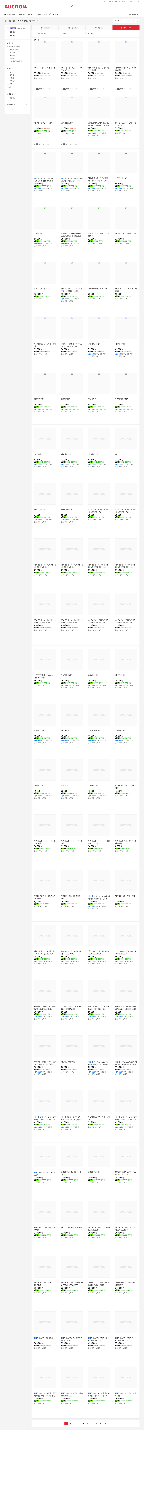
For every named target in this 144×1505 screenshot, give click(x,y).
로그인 (105, 1)
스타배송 (38, 14)
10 (105, 1423)
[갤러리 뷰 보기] (133, 21)
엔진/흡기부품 (14, 49)
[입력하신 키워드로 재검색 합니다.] (25, 109)
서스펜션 (12, 55)
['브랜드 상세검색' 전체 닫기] (17, 68)
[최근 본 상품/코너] (133, 14)
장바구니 (117, 1)
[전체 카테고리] (11, 14)
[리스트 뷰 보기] (137, 21)
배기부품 (12, 52)
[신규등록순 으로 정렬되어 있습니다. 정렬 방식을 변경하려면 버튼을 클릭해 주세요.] (122, 21)
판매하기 (136, 1)
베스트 (30, 14)
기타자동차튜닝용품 (16, 61)
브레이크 (12, 58)
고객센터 (130, 1)
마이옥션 (124, 1)
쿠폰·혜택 (22, 14)
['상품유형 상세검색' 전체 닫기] (17, 94)
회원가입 (111, 1)
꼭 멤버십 (47, 14)
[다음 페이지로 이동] (111, 1423)
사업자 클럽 (56, 14)
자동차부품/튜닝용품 (14, 46)
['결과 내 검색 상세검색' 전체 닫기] (17, 104)
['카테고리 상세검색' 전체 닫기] (17, 43)
